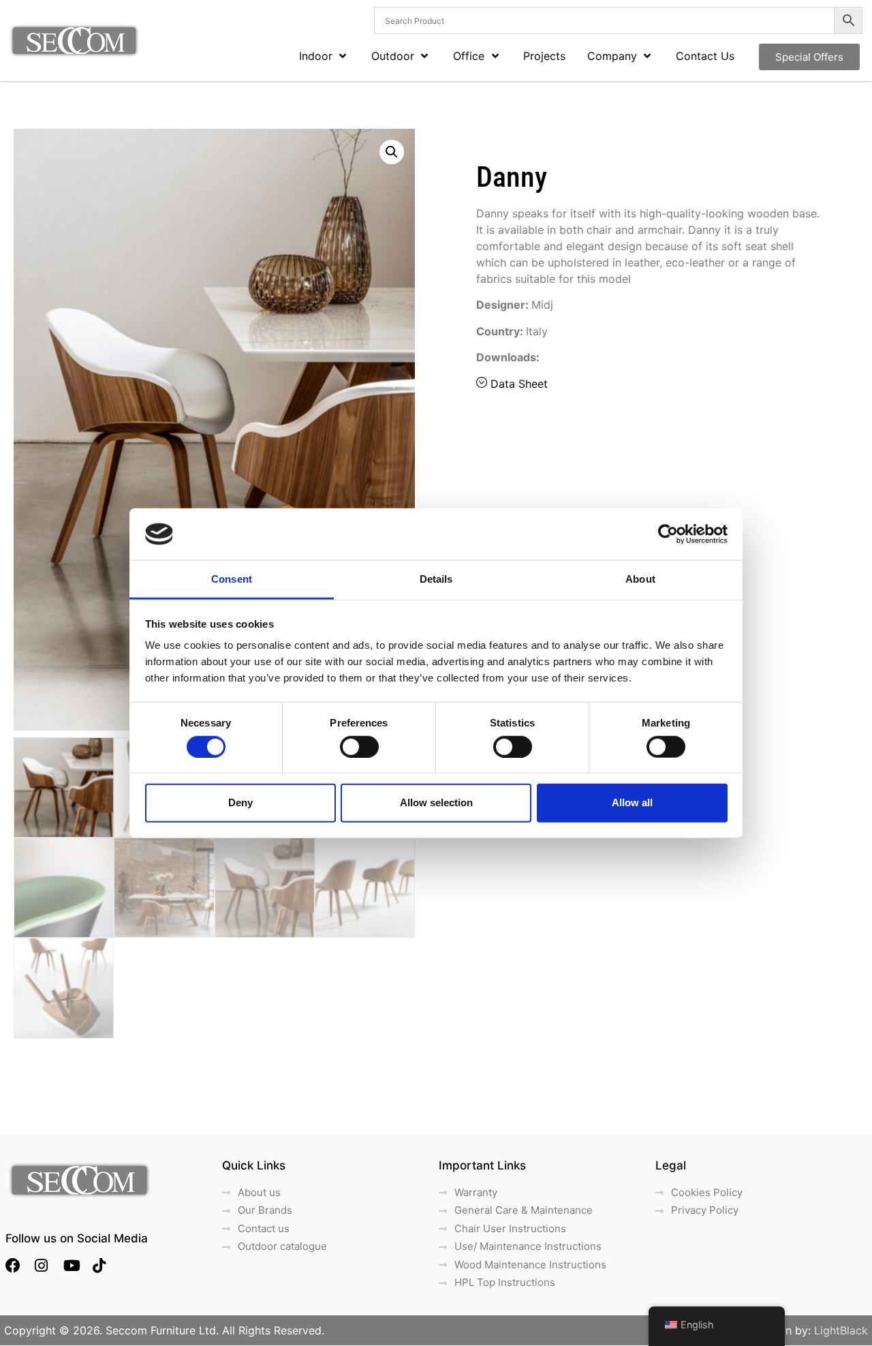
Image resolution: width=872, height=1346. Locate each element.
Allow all (632, 802)
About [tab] (640, 579)
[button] (391, 152)
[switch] (359, 746)
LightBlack (841, 1330)
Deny (240, 802)
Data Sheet (519, 384)
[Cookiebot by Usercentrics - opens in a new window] (668, 534)
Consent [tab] (231, 579)
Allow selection (436, 802)
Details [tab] (436, 579)
